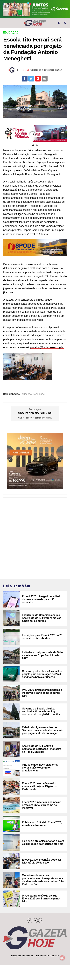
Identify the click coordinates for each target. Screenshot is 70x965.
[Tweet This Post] (31, 78)
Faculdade (39, 394)
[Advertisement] (35, 536)
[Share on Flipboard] (38, 78)
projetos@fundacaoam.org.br (47, 347)
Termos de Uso (41, 956)
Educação (26, 394)
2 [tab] (37, 145)
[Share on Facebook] (25, 78)
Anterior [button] (7, 132)
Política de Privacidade (22, 956)
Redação (25, 70)
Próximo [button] (62, 132)
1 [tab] (33, 145)
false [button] (10, 460)
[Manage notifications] (62, 957)
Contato (54, 956)
